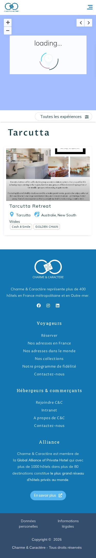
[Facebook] (39, 305)
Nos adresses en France (49, 343)
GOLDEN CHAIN (46, 227)
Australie (48, 215)
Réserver (49, 335)
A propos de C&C (49, 418)
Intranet (49, 410)
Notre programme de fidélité (49, 366)
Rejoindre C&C (49, 402)
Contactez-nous (49, 374)
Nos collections (49, 358)
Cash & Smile (21, 227)
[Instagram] (48, 305)
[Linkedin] (58, 305)
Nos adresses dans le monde (49, 351)
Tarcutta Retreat (30, 206)
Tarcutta (23, 215)
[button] (48, 495)
